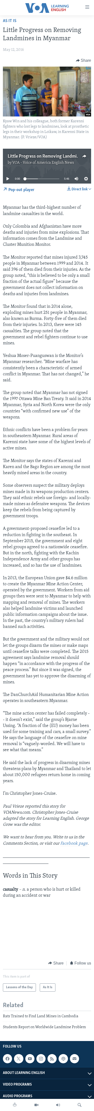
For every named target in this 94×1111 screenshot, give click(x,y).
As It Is (9, 21)
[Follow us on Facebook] (7, 1058)
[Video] (36, 1105)
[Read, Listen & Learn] (14, 1105)
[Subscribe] (74, 1058)
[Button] (83, 60)
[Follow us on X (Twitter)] (18, 1058)
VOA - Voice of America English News (43, 163)
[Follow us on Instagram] (41, 1058)
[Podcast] (63, 1058)
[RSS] (52, 1058)
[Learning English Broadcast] (58, 1105)
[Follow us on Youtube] (29, 1058)
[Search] (79, 1105)
